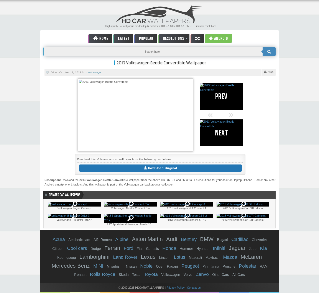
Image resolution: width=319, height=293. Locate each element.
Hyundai (202, 249)
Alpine (121, 239)
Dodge (95, 249)
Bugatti (222, 240)
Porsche (229, 266)
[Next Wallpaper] (221, 132)
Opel (159, 266)
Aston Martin (147, 239)
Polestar (247, 266)
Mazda (230, 257)
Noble (146, 266)
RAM (264, 266)
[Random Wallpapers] (197, 38)
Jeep (253, 249)
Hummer (186, 249)
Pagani (172, 266)
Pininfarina (210, 266)
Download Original (162, 168)
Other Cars (220, 275)
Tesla (136, 275)
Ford (128, 248)
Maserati (195, 257)
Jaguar (237, 248)
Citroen (58, 249)
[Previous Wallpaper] (221, 96)
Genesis (152, 249)
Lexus (148, 257)
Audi (171, 239)
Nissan (131, 266)
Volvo (188, 275)
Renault (80, 275)
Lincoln (164, 257)
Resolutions (171, 39)
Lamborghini (94, 257)
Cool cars (77, 248)
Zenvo (202, 274)
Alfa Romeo (103, 240)
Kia (263, 248)
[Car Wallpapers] (159, 22)
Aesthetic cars (79, 240)
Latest (123, 38)
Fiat (140, 249)
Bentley (189, 239)
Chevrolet (259, 240)
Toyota (151, 274)
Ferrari (112, 248)
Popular (146, 38)
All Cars (238, 275)
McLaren (251, 257)
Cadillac (239, 239)
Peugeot (190, 266)
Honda (169, 248)
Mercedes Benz (71, 266)
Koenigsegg (66, 257)
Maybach (213, 257)
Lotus (179, 257)
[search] (269, 51)
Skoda (124, 275)
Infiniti (219, 248)
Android (220, 38)
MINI (98, 266)
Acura (59, 239)
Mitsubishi (114, 266)
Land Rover (125, 257)
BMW (207, 239)
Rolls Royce (102, 274)
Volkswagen (94, 72)
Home (104, 38)
